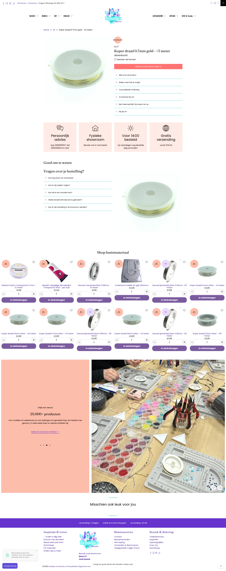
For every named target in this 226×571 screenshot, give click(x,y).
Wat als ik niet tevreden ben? (60, 192)
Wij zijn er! (123, 111)
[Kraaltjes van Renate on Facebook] (4, 4)
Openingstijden (156, 542)
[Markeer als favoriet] (33, 262)
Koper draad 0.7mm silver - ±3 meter (56, 333)
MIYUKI (172, 15)
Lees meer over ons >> (45, 437)
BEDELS (45, 15)
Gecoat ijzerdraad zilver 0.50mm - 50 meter (94, 334)
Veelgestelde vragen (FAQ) (127, 548)
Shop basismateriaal (113, 252)
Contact (118, 536)
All (54, 30)
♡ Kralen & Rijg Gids (53, 536)
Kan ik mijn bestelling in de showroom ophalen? (67, 207)
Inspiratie (153, 539)
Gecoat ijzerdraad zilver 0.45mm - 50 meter (169, 286)
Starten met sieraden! (54, 539)
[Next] (219, 488)
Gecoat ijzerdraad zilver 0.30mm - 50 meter (169, 334)
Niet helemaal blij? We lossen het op (134, 104)
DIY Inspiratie (50, 548)
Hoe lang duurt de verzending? (60, 178)
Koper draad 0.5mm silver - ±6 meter (19, 333)
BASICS (32, 15)
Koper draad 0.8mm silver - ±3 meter (132, 333)
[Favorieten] (218, 3)
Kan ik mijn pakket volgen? (59, 185)
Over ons (153, 545)
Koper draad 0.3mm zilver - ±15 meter (207, 334)
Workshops (21, 3)
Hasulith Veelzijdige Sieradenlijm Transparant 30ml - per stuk (56, 286)
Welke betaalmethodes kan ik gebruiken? (65, 200)
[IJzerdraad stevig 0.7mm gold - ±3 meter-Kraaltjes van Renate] (78, 70)
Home (46, 30)
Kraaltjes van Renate (56, 566)
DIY (55, 15)
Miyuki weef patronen (53, 542)
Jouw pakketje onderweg (129, 89)
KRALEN (67, 15)
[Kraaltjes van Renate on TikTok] (14, 4)
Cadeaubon (32, 3)
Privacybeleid (72, 566)
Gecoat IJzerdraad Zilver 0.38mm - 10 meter (94, 286)
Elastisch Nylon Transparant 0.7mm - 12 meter (19, 286)
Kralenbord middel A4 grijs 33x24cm (131, 285)
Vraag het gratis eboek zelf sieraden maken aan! (113, 564)
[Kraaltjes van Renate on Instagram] (7, 4)
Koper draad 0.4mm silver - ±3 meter (207, 285)
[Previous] (213, 488)
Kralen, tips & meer (52, 550)
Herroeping (119, 542)
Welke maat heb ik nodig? (129, 82)
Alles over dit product (127, 75)
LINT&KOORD (158, 15)
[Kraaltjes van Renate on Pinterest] (11, 4)
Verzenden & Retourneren (126, 545)
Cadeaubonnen (156, 536)
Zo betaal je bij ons (126, 97)
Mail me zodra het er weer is (148, 66)
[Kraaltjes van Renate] (113, 16)
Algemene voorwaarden (88, 566)
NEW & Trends (187, 15)
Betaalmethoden (122, 539)
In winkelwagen (18, 300)
